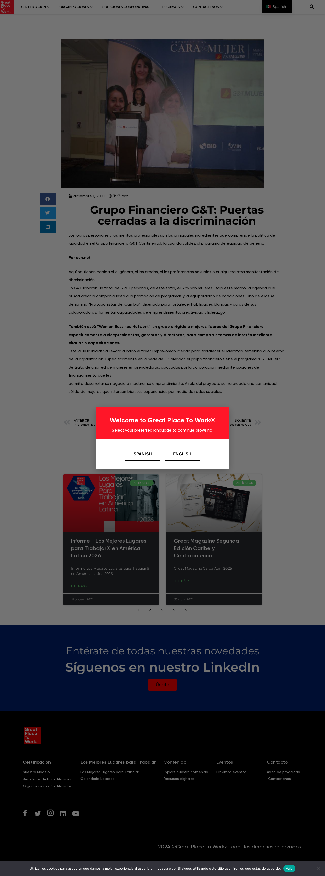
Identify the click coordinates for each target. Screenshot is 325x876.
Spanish (143, 454)
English (182, 454)
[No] (318, 868)
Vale (289, 868)
